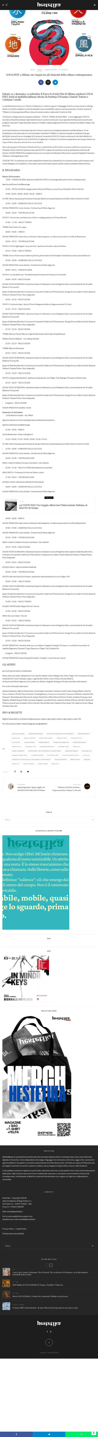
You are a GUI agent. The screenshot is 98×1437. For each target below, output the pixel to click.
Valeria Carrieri (29, 763)
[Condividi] (41, 82)
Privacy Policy (8, 1229)
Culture (39, 70)
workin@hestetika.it (15, 1211)
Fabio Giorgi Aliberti (46, 738)
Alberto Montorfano (36, 733)
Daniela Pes (16, 738)
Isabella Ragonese (18, 751)
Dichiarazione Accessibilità (13, 1233)
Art (14, 1269)
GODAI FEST (77, 746)
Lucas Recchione (53, 755)
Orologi (21, 1304)
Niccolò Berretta (61, 759)
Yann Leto (55, 763)
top (17, 1282)
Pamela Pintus (75, 759)
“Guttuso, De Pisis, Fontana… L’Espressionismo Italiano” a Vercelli (66, 787)
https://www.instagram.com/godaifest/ (31, 724)
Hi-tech (15, 1304)
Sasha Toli (16, 763)
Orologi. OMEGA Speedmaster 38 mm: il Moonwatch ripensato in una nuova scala (45, 1308)
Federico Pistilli (77, 738)
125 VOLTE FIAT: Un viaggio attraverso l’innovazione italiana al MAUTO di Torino (53, 506)
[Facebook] (47, 1332)
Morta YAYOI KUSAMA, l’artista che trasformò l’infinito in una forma (40, 1296)
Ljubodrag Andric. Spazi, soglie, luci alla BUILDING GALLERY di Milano (31, 787)
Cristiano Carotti (84, 733)
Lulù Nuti (86, 755)
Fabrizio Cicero (62, 738)
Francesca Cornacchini (61, 742)
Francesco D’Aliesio (80, 742)
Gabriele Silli (17, 746)
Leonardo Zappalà (37, 755)
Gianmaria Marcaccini (47, 746)
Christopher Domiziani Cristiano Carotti (60, 733)
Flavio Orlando (30, 742)
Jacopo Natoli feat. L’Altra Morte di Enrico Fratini (45, 751)
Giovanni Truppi (64, 746)
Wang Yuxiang (43, 763)
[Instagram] (50, 1332)
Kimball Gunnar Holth (20, 755)
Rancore (87, 759)
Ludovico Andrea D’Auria (71, 755)
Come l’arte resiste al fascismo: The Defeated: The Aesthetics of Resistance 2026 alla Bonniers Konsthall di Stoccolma (50, 1273)
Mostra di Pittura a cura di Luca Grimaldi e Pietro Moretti (32, 759)
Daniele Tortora (30, 738)
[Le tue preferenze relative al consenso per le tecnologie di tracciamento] (94, 1433)
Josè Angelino (86, 751)
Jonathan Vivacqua (72, 751)
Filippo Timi (16, 742)
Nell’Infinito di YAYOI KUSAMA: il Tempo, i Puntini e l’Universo (38, 1285)
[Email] (48, 82)
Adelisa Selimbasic (19, 733)
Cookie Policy (21, 1229)
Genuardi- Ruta (31, 746)
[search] (92, 820)
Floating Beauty (44, 742)
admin (32, 70)
